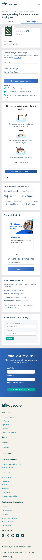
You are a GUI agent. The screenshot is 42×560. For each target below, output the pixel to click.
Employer (14, 11)
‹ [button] (6, 236)
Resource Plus (23, 11)
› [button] (36, 236)
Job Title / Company (13, 324)
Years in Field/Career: (11, 72)
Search (9, 338)
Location (9, 331)
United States (5, 11)
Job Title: (10, 368)
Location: (7, 62)
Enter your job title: (21, 163)
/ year (10, 41)
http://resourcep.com (18, 290)
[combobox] (21, 65)
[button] (10, 21)
